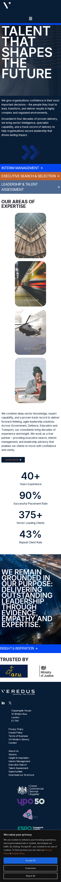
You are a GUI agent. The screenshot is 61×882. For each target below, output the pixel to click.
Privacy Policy (16, 729)
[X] (10, 702)
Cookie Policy (18, 853)
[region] (30, 856)
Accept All (30, 860)
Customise (30, 868)
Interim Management (19, 761)
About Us (14, 751)
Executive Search (18, 764)
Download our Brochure (21, 774)
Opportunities (15, 771)
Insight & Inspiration (19, 757)
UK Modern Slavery (19, 739)
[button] (30, 19)
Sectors (13, 754)
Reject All (30, 876)
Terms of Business (18, 736)
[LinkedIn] (3, 702)
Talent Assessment (18, 768)
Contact (13, 742)
